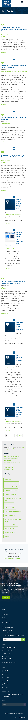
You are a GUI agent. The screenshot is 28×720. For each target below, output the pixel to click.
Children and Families (11, 490)
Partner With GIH (6, 622)
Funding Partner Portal (7, 627)
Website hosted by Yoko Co (20, 717)
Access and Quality (8, 465)
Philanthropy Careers (7, 630)
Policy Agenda (10, 532)
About (3, 609)
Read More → (4, 52)
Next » (20, 435)
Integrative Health (11, 525)
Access (8, 479)
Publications (5, 614)
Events (3, 617)
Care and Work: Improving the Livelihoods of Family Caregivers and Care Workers (14, 29)
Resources (4, 619)
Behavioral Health (11, 487)
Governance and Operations (13, 511)
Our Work (4, 612)
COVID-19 (8, 504)
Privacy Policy (20, 713)
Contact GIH (5, 633)
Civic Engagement (11, 494)
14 (16, 435)
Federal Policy (9, 507)
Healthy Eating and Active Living (13, 520)
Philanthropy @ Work (9, 216)
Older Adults (9, 528)
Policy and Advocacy (8, 469)
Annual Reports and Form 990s (9, 662)
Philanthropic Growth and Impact (13, 214)
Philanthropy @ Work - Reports (12, 369)
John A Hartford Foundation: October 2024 (19, 359)
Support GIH (5, 625)
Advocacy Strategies (11, 483)
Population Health (5, 34)
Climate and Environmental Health (13, 499)
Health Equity (10, 515)
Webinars (3, 36)
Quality (8, 536)
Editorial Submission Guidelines (12, 558)
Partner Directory (20, 635)
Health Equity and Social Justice (9, 71)
